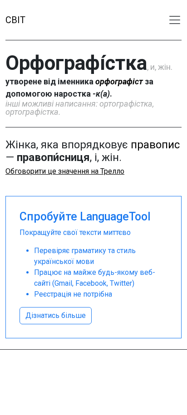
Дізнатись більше (55, 315)
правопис (155, 144)
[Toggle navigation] (175, 20)
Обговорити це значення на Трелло (64, 171)
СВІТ (15, 20)
